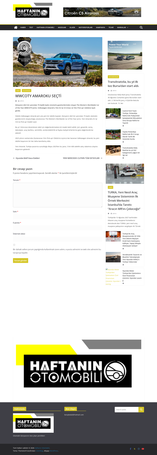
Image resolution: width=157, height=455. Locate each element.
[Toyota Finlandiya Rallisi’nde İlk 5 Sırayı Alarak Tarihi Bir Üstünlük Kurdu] (113, 136)
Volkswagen (26, 90)
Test (31, 27)
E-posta (17, 222)
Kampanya (100, 27)
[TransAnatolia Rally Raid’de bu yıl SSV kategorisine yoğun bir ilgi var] (113, 152)
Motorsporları (85, 27)
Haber (23, 27)
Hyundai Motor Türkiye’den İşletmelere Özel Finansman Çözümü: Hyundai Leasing (132, 276)
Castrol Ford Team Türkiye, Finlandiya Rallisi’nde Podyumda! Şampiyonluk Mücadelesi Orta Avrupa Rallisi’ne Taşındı (132, 117)
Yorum (16, 180)
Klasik (72, 27)
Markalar (121, 27)
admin (22, 101)
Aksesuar (62, 27)
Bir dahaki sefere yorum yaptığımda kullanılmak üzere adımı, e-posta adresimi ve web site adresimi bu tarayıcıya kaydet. (57, 251)
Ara (141, 409)
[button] (127, 27)
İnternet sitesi (19, 233)
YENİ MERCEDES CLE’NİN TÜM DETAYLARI (81, 158)
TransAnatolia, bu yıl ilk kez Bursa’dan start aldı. (123, 84)
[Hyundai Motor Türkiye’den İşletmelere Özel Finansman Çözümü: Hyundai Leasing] (113, 276)
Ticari (111, 27)
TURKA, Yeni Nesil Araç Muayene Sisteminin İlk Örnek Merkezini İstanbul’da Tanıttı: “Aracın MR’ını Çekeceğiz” (124, 200)
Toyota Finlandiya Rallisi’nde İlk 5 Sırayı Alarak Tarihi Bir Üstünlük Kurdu (131, 135)
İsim (15, 211)
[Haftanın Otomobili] (16, 27)
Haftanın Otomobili (45, 27)
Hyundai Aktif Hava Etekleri (28, 158)
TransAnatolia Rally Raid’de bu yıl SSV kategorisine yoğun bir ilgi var (131, 151)
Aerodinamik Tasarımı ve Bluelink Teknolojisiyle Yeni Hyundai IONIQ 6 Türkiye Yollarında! (132, 258)
